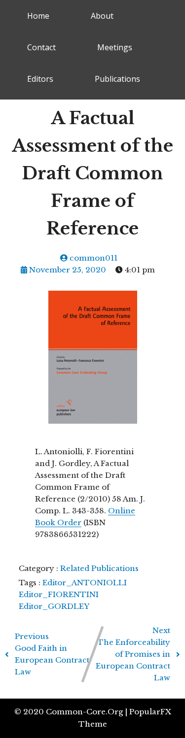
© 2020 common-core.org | (71, 711)
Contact (41, 47)
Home (38, 15)
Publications (117, 78)
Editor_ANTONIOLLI (84, 582)
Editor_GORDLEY (54, 606)
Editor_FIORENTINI (59, 594)
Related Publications (99, 568)
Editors (40, 78)
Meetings (114, 47)
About (102, 15)
